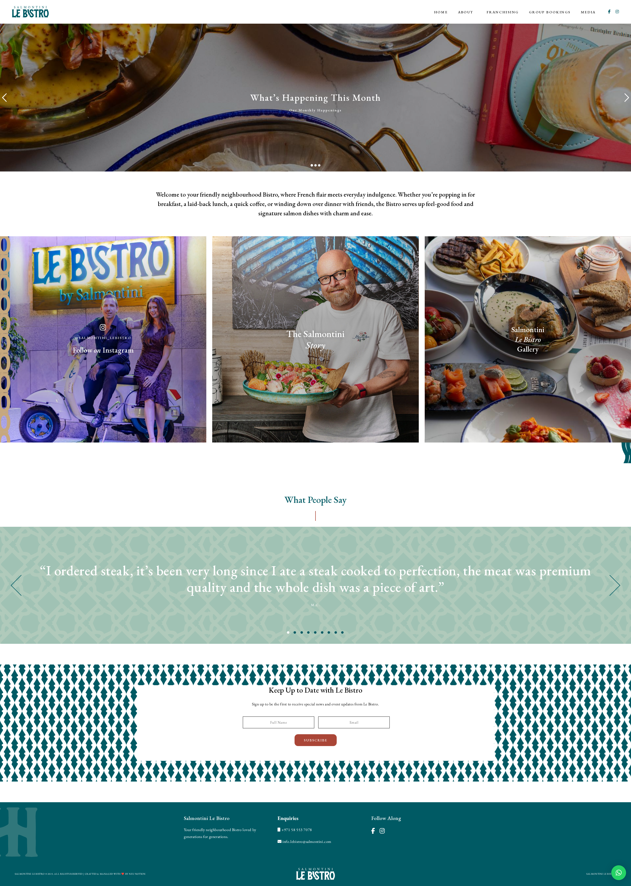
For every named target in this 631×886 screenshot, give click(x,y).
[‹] (79, 585)
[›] (552, 585)
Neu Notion (137, 873)
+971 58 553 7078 (296, 829)
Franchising (503, 12)
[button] (618, 872)
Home (441, 12)
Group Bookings (550, 12)
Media (588, 12)
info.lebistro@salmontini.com (306, 841)
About (465, 12)
